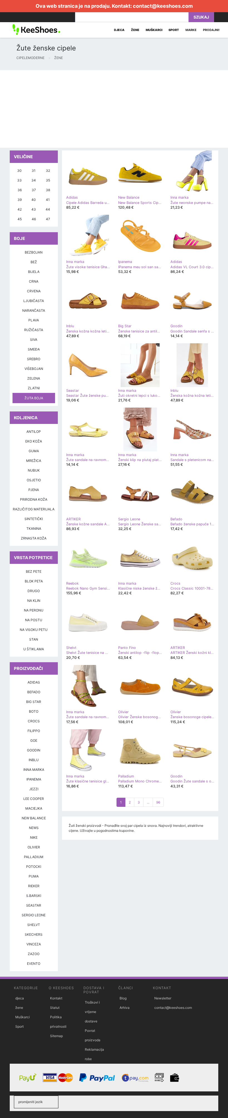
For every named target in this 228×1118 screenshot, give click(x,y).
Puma (34, 876)
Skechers (34, 934)
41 (48, 200)
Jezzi (33, 789)
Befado (33, 692)
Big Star (33, 702)
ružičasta (33, 330)
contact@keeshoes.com (163, 6)
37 (34, 190)
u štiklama (33, 649)
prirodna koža (33, 499)
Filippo (34, 731)
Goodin (33, 750)
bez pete (33, 571)
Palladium (33, 857)
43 (33, 209)
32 (48, 170)
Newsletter (162, 998)
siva (33, 339)
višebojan (33, 369)
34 (33, 180)
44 (48, 209)
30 (19, 170)
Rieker (33, 886)
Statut (55, 1008)
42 (20, 209)
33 (19, 180)
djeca (19, 998)
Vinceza (33, 944)
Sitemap (56, 1036)
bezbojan (34, 252)
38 (48, 190)
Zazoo (33, 954)
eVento (33, 963)
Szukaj (201, 17)
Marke (191, 30)
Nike (34, 837)
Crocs (34, 721)
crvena (34, 291)
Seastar (33, 905)
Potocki (33, 866)
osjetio (34, 480)
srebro (33, 359)
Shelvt (33, 925)
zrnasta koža (33, 538)
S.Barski (33, 896)
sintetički (33, 519)
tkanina (33, 528)
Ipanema (33, 779)
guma (34, 451)
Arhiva (125, 1008)
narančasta (33, 310)
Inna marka (33, 769)
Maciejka (33, 808)
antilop (33, 431)
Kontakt (56, 998)
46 (34, 219)
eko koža (33, 441)
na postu (33, 620)
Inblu (34, 760)
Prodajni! (211, 30)
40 (33, 200)
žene (19, 1008)
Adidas (34, 682)
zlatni (34, 388)
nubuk (34, 470)
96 (158, 802)
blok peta (34, 581)
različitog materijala (33, 509)
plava (33, 320)
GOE (33, 740)
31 (34, 170)
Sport (19, 1026)
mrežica (33, 461)
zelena (33, 378)
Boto (33, 711)
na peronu (33, 610)
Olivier (34, 847)
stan (33, 639)
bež (34, 262)
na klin (33, 600)
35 (48, 180)
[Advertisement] (114, 109)
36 (20, 190)
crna (33, 281)
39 (20, 200)
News (34, 828)
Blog (123, 998)
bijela (33, 272)
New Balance (34, 818)
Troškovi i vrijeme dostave (92, 1011)
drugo (34, 591)
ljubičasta (33, 301)
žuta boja (33, 398)
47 (48, 219)
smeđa (34, 349)
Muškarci (22, 1017)
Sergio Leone (34, 915)
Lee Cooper (33, 799)
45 (20, 219)
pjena (33, 490)
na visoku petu (34, 630)
